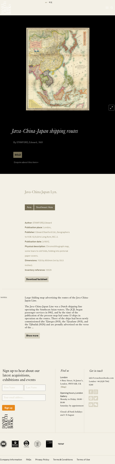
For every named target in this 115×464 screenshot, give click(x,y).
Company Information (11, 459)
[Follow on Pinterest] (91, 398)
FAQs (28, 459)
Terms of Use (83, 459)
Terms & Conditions (63, 459)
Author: (28, 222)
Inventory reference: (35, 270)
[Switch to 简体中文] (51, 2)
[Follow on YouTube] (91, 404)
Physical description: (35, 246)
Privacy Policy (42, 459)
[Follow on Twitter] (96, 398)
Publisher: (30, 232)
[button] (107, 7)
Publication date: (33, 241)
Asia (29, 207)
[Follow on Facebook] (91, 392)
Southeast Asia (44, 207)
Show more (32, 335)
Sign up (8, 408)
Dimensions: (31, 260)
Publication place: (34, 227)
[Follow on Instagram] (96, 392)
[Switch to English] (46, 2)
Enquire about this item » (26, 162)
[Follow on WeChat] (96, 404)
